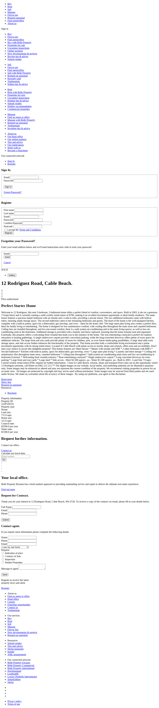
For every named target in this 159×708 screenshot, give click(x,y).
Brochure (12, 393)
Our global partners (16, 139)
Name (4, 537)
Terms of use (13, 704)
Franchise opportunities (18, 604)
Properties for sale (16, 45)
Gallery (12, 275)
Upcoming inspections (18, 48)
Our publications (15, 145)
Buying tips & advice (17, 56)
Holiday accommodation (19, 106)
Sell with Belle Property (19, 73)
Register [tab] (11, 164)
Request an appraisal (17, 75)
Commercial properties (18, 109)
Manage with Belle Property (21, 120)
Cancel (7, 262)
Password (8, 180)
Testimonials (13, 81)
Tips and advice (15, 142)
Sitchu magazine (15, 649)
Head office (13, 599)
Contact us (6, 450)
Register (5, 588)
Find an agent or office (18, 117)
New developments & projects (22, 53)
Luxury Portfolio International (22, 676)
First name (9, 210)
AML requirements (16, 654)
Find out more (8, 489)
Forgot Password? (12, 192)
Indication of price (14, 553)
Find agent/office (15, 20)
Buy (9, 3)
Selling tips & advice (17, 84)
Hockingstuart (14, 671)
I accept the (24, 229)
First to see (12, 15)
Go (3, 460)
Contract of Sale (13, 556)
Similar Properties (13, 562)
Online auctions (15, 51)
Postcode (8, 226)
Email (6, 177)
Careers (11, 602)
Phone (4, 513)
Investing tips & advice (18, 128)
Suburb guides (14, 59)
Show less (6, 382)
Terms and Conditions (30, 229)
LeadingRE (13, 673)
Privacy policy (14, 701)
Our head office (15, 136)
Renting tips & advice (18, 100)
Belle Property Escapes (18, 662)
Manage (11, 12)
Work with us (14, 147)
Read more (6, 379)
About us (11, 23)
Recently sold (14, 78)
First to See (12, 629)
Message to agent (9, 568)
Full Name (6, 507)
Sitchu (10, 682)
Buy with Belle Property (19, 42)
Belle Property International (20, 668)
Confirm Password (13, 223)
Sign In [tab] (11, 161)
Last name (9, 213)
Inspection (10, 559)
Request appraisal (16, 18)
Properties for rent (16, 95)
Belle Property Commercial (20, 665)
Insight (10, 651)
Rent (9, 6)
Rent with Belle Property (19, 92)
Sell (9, 9)
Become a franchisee (17, 150)
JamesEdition (13, 679)
